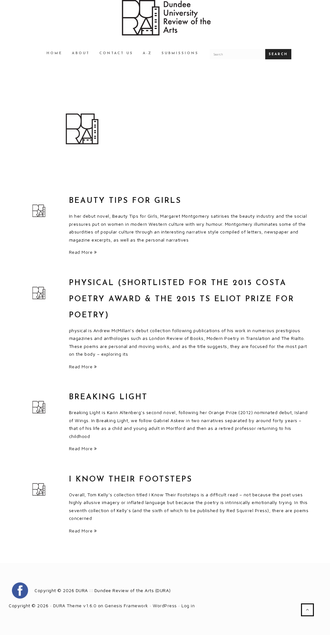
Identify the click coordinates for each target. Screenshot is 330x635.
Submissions (180, 53)
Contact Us (116, 53)
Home (54, 53)
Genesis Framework (126, 605)
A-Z (147, 53)
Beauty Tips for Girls (125, 201)
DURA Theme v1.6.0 (75, 605)
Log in (188, 605)
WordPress (165, 605)
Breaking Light (108, 397)
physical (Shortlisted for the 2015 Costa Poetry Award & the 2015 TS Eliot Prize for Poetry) (181, 299)
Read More (81, 252)
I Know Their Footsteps (130, 479)
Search (278, 54)
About (81, 53)
